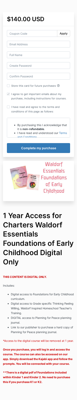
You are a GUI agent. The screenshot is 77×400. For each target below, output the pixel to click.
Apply (64, 33)
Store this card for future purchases (35, 85)
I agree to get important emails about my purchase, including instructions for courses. (39, 96)
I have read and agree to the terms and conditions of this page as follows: (35, 109)
